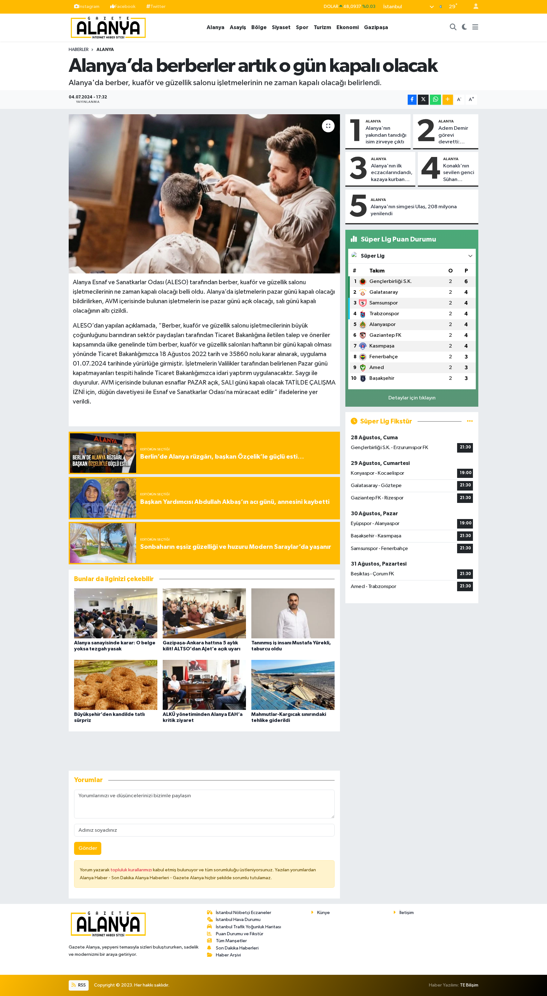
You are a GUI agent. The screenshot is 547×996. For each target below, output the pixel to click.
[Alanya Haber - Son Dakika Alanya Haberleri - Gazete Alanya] (108, 27)
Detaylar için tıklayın (412, 398)
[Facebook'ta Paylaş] (412, 100)
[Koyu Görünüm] (464, 27)
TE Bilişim (469, 985)
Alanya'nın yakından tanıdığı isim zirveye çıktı (386, 135)
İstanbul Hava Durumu (238, 919)
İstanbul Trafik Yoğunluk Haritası (248, 926)
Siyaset (281, 27)
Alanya (215, 27)
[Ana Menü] (475, 27)
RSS (81, 985)
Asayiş (238, 27)
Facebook (125, 6)
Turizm (322, 27)
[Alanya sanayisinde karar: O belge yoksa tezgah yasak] (115, 613)
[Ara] (453, 27)
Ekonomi (347, 27)
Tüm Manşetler (231, 940)
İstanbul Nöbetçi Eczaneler (243, 912)
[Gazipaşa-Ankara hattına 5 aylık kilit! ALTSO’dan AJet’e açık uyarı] (204, 613)
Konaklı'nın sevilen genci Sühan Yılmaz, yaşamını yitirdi (458, 173)
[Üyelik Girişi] (473, 7)
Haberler (79, 49)
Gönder (88, 848)
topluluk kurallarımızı (131, 870)
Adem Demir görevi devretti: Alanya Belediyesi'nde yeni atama (456, 135)
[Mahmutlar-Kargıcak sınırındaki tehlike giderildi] (293, 684)
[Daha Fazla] (448, 100)
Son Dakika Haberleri (237, 948)
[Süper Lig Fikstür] (470, 421)
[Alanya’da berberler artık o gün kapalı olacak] (204, 193)
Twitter (158, 6)
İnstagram (89, 6)
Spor (302, 27)
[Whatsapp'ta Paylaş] (435, 100)
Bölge (259, 27)
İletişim (406, 912)
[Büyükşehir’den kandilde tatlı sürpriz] (115, 684)
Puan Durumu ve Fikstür (239, 933)
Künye (323, 912)
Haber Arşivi (228, 955)
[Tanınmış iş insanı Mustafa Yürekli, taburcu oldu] (293, 613)
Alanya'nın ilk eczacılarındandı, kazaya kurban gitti (391, 173)
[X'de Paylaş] (423, 100)
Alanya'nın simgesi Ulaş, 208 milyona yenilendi (414, 210)
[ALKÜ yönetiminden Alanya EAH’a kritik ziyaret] (204, 684)
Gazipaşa (376, 27)
